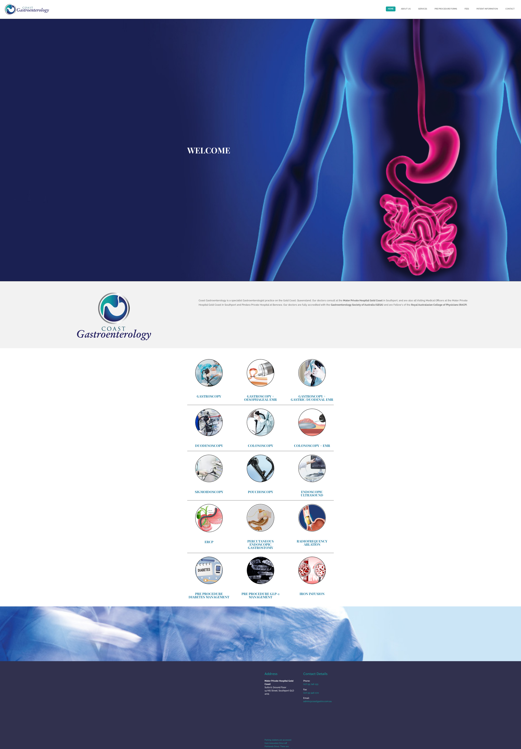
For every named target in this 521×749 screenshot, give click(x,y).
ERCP (209, 542)
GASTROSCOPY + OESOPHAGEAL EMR (260, 398)
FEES (467, 9)
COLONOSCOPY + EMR (312, 445)
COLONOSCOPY (260, 445)
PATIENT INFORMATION (487, 9)
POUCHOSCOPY (260, 492)
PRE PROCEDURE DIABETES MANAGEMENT (209, 595)
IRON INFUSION (312, 594)
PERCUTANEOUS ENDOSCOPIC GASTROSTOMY (260, 544)
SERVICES (422, 9)
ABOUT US (406, 9)
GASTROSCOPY (209, 396)
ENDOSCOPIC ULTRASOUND (312, 493)
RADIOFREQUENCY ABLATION (312, 543)
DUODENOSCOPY (209, 445)
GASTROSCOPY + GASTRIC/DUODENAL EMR (312, 398)
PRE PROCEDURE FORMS (446, 9)
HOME (390, 9)
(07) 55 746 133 (310, 684)
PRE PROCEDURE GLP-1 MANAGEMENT (260, 595)
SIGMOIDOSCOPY (209, 492)
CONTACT (510, 9)
